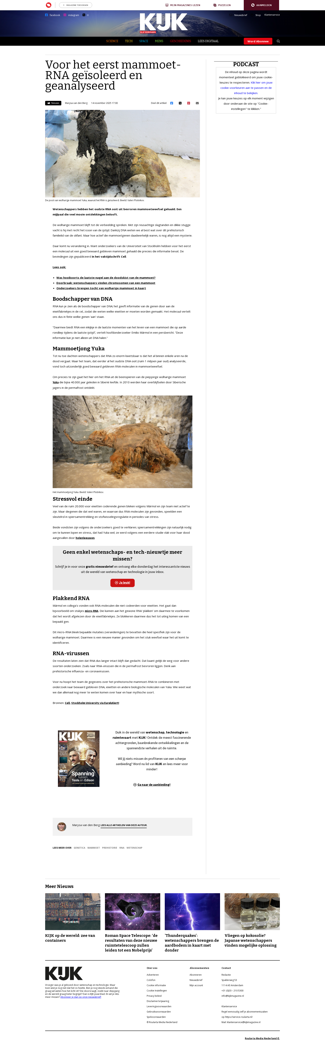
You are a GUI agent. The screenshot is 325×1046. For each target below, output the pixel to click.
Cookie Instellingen (157, 990)
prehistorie (109, 847)
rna (121, 847)
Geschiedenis (180, 41)
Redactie (226, 974)
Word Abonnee (258, 41)
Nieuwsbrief (240, 15)
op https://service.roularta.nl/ (237, 1017)
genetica (79, 847)
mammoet (93, 847)
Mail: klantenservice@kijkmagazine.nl (241, 1022)
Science (112, 41)
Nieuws (55, 103)
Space (143, 41)
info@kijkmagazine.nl (233, 995)
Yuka (56, 382)
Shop (258, 15)
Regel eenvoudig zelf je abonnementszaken (245, 1011)
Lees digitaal (208, 41)
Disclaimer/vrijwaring (158, 1001)
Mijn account (196, 985)
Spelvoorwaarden (156, 1017)
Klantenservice (272, 14)
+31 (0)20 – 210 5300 (232, 990)
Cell (67, 703)
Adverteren (153, 974)
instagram (73, 15)
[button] (261, 5)
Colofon (151, 980)
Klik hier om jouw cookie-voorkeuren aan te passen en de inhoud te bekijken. (246, 88)
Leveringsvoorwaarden (159, 1006)
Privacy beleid (154, 995)
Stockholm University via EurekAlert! (95, 703)
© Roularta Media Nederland (162, 1022)
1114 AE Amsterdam (232, 985)
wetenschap (134, 847)
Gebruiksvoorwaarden (159, 1011)
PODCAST (246, 64)
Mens (159, 41)
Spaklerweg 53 (229, 980)
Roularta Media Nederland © (262, 1038)
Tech (129, 41)
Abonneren (196, 974)
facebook (55, 15)
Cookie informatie (156, 985)
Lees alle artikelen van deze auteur (124, 825)
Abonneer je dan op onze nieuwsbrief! (80, 997)
